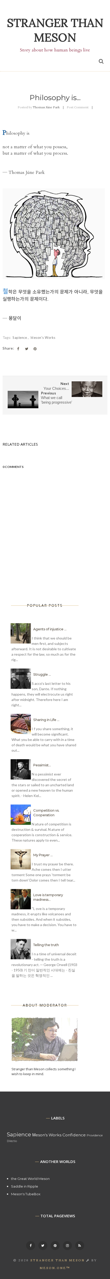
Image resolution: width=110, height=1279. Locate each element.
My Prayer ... (43, 855)
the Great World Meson (30, 1179)
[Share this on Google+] (35, 349)
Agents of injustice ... (50, 629)
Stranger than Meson (55, 30)
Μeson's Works (43, 338)
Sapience (20, 338)
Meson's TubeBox (25, 1194)
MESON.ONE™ (55, 1268)
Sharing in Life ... (46, 720)
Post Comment (78, 107)
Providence (95, 1135)
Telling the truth (46, 945)
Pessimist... (42, 765)
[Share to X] (26, 349)
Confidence (74, 1135)
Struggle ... (42, 674)
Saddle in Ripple (24, 1186)
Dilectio (12, 1141)
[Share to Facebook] (18, 349)
